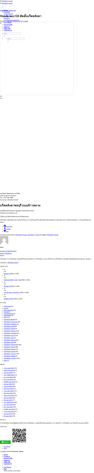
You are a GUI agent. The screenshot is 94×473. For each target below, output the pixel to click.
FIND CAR (7, 462)
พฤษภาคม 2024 (9, 370)
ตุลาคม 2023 (8, 384)
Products (7, 12)
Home (6, 454)
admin (26, 21)
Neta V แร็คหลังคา (6, 253)
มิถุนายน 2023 (8, 393)
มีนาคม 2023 (8, 400)
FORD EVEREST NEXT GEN (13, 280)
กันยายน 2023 (8, 386)
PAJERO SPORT (9, 299)
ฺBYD (5, 317)
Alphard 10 (7, 273)
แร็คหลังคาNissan (9, 347)
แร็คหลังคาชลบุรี (12, 262)
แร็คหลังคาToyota (9, 354)
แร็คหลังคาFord (9, 326)
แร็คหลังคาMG (8, 342)
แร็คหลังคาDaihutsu (10, 324)
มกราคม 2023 (8, 404)
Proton (6, 312)
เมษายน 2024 (8, 372)
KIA (5, 308)
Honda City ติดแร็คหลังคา (8, 251)
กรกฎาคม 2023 (9, 391)
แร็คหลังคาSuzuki (9, 351)
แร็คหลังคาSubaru (9, 349)
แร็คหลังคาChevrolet (10, 322)
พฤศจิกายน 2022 (9, 409)
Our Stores (7, 446)
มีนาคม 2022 (8, 416)
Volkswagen (7, 315)
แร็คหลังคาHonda (4, 10)
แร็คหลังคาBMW (9, 319)
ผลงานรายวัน (8, 458)
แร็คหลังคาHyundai (10, 333)
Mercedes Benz (9, 310)
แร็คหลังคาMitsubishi (11, 344)
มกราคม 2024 (8, 377)
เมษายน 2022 (8, 414)
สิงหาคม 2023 (8, 388)
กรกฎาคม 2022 (9, 411)
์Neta (5, 360)
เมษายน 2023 (8, 398)
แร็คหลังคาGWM (9, 328)
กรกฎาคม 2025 (9, 368)
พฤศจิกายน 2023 (9, 382)
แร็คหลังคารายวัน (12, 10)
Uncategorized (8, 313)
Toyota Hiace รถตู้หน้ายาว (12, 292)
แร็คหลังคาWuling (9, 356)
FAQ (5, 448)
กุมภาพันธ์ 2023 (9, 402)
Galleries (7, 460)
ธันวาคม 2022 (8, 407)
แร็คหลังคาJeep (9, 338)
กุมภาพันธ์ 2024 (9, 375)
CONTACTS (8, 464)
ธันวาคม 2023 (8, 379)
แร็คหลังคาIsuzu (9, 335)
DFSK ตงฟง (7, 306)
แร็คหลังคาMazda (9, 340)
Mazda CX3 (7, 286)
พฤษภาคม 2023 (9, 395)
